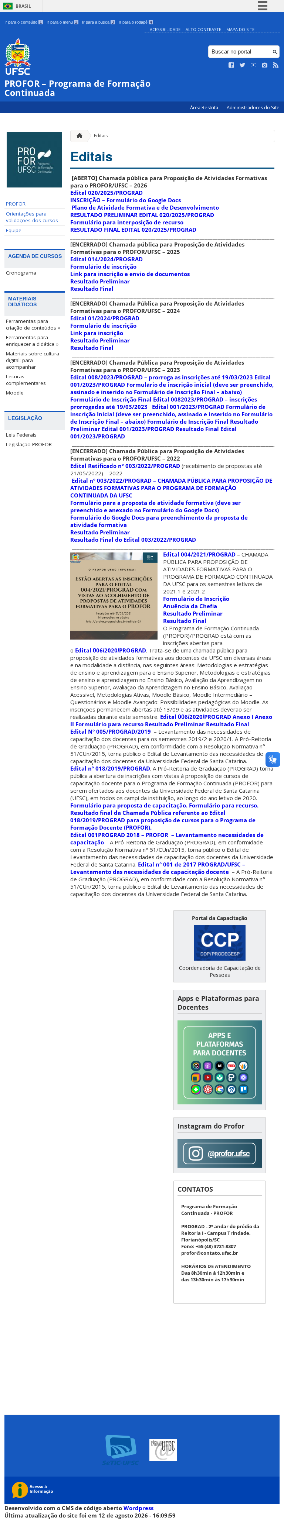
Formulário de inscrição (103, 266)
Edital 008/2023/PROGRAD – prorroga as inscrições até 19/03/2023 (161, 377)
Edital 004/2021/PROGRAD (199, 554)
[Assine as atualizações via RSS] (276, 65)
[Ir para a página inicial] (78, 136)
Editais (101, 135)
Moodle (15, 392)
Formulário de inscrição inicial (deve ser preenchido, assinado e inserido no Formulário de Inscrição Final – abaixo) (172, 388)
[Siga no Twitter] (243, 65)
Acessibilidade (165, 29)
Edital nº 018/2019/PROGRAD (110, 768)
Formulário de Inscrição (196, 598)
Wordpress (138, 1508)
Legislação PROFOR (29, 444)
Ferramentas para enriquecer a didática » (32, 340)
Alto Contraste (203, 29)
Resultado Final (92, 288)
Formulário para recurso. (223, 805)
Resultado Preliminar (100, 281)
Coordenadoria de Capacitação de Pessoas (220, 971)
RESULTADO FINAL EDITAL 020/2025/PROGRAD (133, 229)
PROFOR (16, 203)
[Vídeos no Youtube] (254, 65)
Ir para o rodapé (135, 22)
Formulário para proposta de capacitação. (128, 805)
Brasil (23, 6)
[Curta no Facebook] (231, 65)
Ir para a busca (98, 22)
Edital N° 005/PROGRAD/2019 (110, 731)
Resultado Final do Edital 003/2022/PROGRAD (133, 539)
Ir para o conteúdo (23, 22)
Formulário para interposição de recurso (126, 222)
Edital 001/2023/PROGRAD (188, 406)
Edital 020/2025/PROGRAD (106, 192)
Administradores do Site (253, 107)
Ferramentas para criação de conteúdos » (33, 324)
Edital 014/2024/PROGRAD (106, 259)
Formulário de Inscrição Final (111, 399)
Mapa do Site (240, 29)
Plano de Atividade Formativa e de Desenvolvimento (146, 207)
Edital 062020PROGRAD (110, 650)
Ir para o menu (62, 22)
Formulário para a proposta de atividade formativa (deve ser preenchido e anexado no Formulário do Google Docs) (155, 506)
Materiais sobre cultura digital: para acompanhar (32, 360)
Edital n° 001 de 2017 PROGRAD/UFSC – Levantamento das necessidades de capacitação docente (157, 868)
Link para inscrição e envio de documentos (130, 274)
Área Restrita (204, 107)
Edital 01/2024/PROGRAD (104, 318)
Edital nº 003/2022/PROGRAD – (171, 488)
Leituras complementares (26, 379)
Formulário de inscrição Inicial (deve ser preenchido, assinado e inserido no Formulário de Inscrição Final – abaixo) (171, 414)
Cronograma (21, 272)
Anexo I (243, 716)
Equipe (13, 230)
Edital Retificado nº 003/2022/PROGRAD (125, 465)
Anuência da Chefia (190, 606)
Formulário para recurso (109, 724)
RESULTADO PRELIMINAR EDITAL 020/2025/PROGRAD (142, 214)
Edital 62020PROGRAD (195, 716)
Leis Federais (21, 434)
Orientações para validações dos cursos (32, 217)
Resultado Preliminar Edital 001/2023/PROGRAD (164, 425)
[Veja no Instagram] (265, 65)
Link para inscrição (96, 333)
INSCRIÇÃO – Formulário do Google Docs (125, 200)
